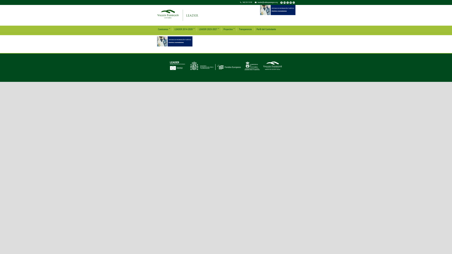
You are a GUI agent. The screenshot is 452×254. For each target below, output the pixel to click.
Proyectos (228, 29)
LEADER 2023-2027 (208, 29)
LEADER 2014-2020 (183, 29)
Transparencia (245, 29)
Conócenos (163, 29)
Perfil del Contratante (266, 29)
